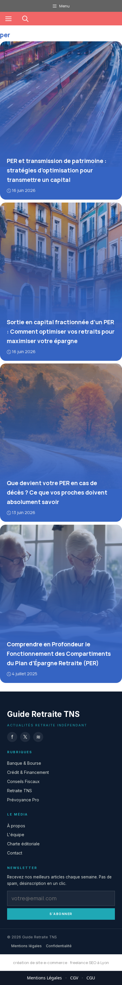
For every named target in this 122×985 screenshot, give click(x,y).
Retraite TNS (19, 790)
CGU (90, 978)
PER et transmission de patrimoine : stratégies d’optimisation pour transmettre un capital (57, 170)
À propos (16, 825)
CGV (74, 978)
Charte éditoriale (23, 844)
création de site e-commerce (40, 962)
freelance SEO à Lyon (89, 962)
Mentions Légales (44, 978)
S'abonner (61, 914)
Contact (14, 852)
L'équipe (15, 834)
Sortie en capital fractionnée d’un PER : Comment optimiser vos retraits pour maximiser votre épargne (61, 331)
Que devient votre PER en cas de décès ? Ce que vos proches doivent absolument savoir (57, 492)
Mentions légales (26, 946)
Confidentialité (59, 946)
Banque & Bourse (24, 763)
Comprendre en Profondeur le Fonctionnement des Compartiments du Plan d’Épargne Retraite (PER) (59, 653)
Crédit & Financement (28, 772)
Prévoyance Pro (23, 799)
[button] (25, 18)
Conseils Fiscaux (23, 781)
